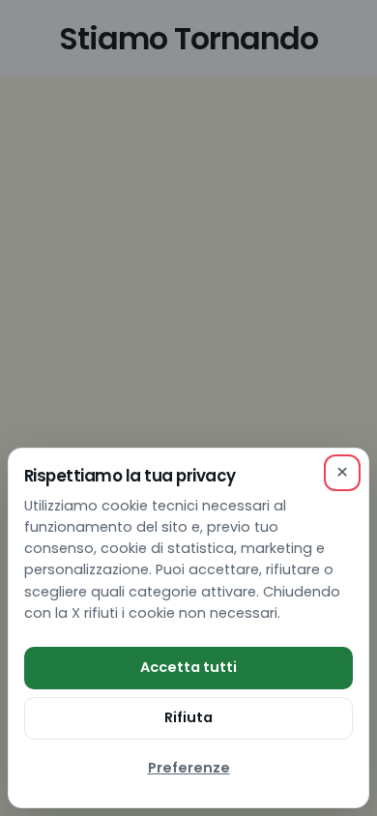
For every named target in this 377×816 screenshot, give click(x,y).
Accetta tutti (188, 667)
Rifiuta (188, 717)
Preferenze (189, 767)
